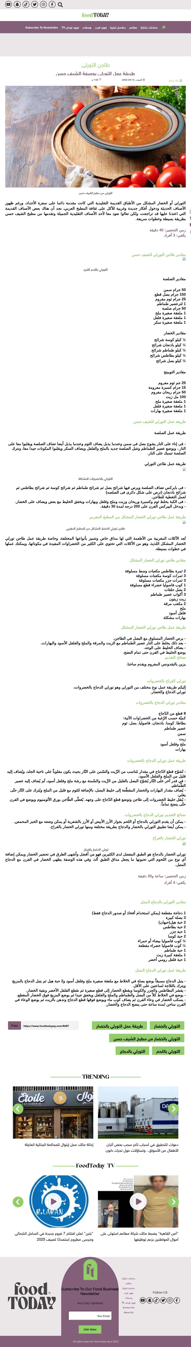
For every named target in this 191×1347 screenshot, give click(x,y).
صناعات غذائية (149, 27)
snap (17, 4)
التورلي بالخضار (167, 1025)
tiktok (26, 4)
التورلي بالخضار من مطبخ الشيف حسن (146, 1038)
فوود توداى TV (70, 27)
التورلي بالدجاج (132, 1051)
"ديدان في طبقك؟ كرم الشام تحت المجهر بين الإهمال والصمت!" (53, 1235)
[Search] (60, 4)
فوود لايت (101, 27)
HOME (163, 26)
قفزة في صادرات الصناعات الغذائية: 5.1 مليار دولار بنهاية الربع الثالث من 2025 (55, 1147)
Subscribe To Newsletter (41, 27)
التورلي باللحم (168, 1051)
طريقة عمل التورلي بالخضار (119, 1025)
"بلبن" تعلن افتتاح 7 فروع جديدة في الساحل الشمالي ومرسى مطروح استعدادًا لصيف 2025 (139, 1235)
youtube (8, 4)
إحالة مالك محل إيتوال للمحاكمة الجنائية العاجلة (144, 1144)
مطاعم (133, 27)
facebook (52, 4)
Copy (14, 1025)
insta (43, 4)
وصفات (86, 27)
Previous (173, 1109)
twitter (34, 4)
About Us (128, 1312)
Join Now (90, 1329)
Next (18, 1109)
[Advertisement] (95, 44)
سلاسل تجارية (118, 27)
